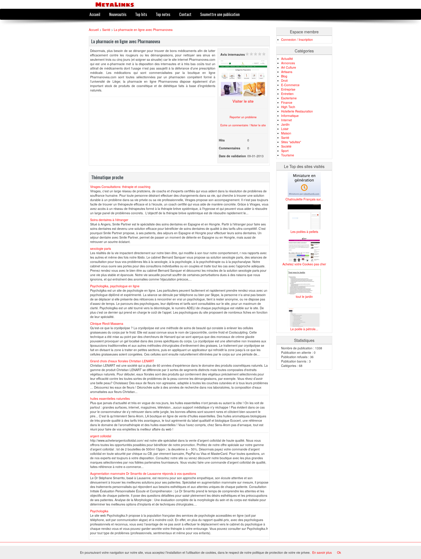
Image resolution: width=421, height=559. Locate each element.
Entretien (287, 93)
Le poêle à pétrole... (304, 329)
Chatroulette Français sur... (304, 199)
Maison (286, 133)
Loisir (285, 129)
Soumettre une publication (220, 14)
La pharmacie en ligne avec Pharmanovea (143, 29)
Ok (339, 552)
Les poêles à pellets (304, 231)
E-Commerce (290, 85)
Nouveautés (117, 14)
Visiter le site (242, 101)
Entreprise (288, 89)
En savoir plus (322, 552)
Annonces (288, 63)
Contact (185, 14)
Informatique (290, 115)
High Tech (288, 107)
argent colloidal (100, 436)
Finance (286, 102)
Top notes (163, 14)
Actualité (287, 58)
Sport (285, 150)
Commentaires (229, 148)
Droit (284, 80)
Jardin (285, 124)
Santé (106, 29)
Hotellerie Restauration (297, 111)
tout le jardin (304, 296)
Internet (286, 120)
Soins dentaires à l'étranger (109, 220)
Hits (222, 140)
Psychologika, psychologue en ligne (114, 286)
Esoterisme (289, 98)
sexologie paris (100, 248)
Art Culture (288, 67)
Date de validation (232, 156)
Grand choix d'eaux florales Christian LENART (122, 361)
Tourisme (287, 155)
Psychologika (99, 511)
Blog (284, 76)
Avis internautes (232, 54)
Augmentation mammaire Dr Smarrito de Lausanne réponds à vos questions (143, 473)
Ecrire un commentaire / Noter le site (243, 125)
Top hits (141, 14)
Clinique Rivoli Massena (106, 323)
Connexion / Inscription (297, 39)
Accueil (94, 14)
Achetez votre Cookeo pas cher (304, 264)
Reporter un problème (243, 117)
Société (286, 146)
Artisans (286, 72)
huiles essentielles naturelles (110, 398)
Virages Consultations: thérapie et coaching (120, 186)
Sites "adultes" (291, 142)
